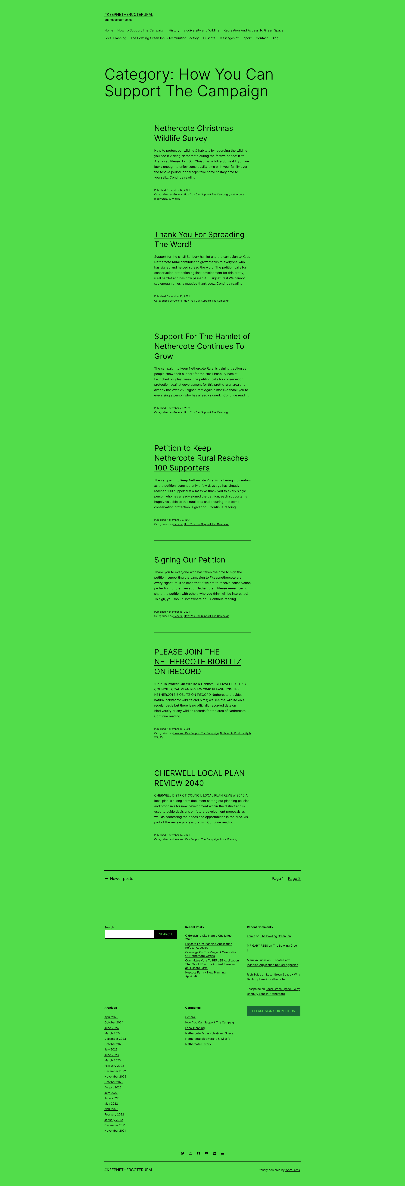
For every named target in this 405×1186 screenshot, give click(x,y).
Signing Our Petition (189, 559)
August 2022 (113, 1087)
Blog (275, 38)
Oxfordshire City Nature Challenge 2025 (208, 937)
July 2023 (111, 1049)
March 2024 (112, 1033)
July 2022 (111, 1092)
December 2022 (115, 1071)
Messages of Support (236, 38)
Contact (262, 38)
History (174, 30)
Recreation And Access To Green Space (254, 30)
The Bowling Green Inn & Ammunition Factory (164, 38)
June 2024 (111, 1028)
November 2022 (115, 1076)
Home (108, 30)
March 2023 (112, 1060)
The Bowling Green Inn (275, 936)
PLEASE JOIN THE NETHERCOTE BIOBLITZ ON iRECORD (197, 661)
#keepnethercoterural (128, 14)
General (178, 194)
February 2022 (114, 1114)
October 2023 (113, 1044)
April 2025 (111, 1017)
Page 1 (278, 878)
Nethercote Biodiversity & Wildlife (207, 1038)
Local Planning (115, 38)
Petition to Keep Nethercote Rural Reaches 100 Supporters (201, 457)
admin (251, 936)
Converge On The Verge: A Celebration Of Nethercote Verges (211, 954)
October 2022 (113, 1082)
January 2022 (113, 1119)
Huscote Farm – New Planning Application (205, 974)
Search (109, 927)
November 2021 (115, 1130)
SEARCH (165, 934)
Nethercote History (198, 1044)
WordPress (292, 1170)
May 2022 (111, 1103)
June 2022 (111, 1098)
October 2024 (113, 1022)
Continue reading (183, 177)
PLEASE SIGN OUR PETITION (273, 1011)
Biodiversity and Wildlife (201, 30)
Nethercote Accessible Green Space (209, 1033)
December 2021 (114, 1125)
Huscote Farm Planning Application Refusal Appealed (208, 945)
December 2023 (115, 1038)
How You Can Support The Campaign (206, 194)
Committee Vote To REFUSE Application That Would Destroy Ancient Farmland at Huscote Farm (212, 964)
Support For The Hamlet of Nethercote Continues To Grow (202, 346)
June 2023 (111, 1055)
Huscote (209, 38)
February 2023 (114, 1065)
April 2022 (111, 1109)
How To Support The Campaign (141, 30)
